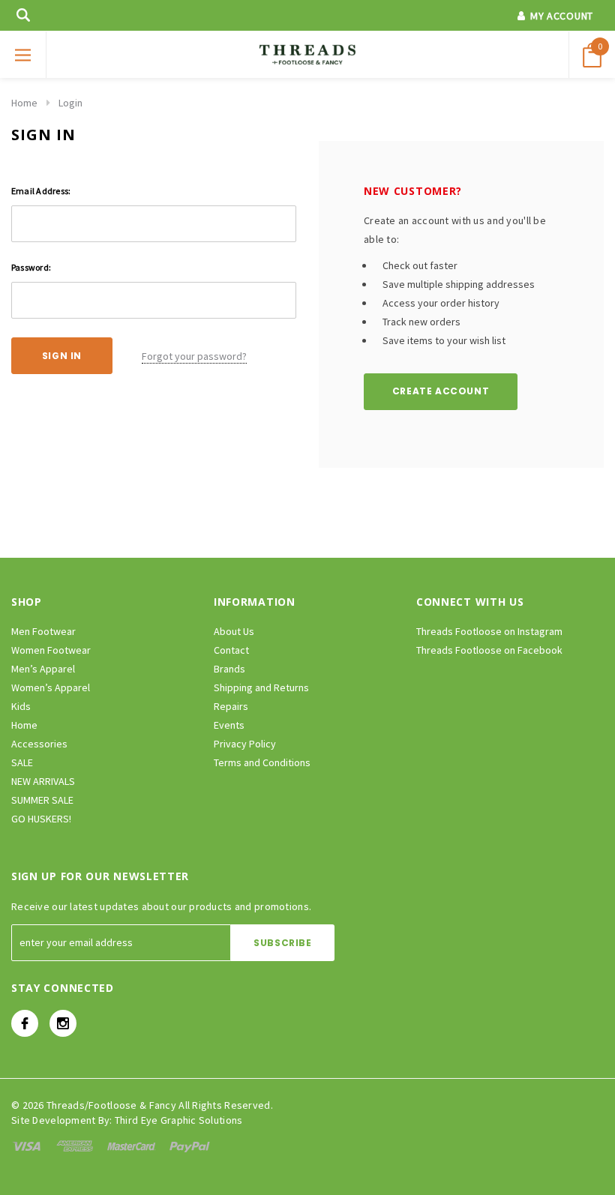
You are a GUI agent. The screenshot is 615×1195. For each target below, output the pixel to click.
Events (229, 725)
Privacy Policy (245, 743)
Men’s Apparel (43, 668)
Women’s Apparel (50, 687)
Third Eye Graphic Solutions (179, 1120)
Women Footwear (51, 650)
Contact (231, 650)
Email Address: (40, 190)
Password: (31, 267)
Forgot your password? (194, 356)
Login (70, 102)
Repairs (231, 706)
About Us (234, 631)
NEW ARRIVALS (43, 781)
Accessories (39, 743)
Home (24, 102)
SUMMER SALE (42, 800)
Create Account (440, 391)
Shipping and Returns (261, 687)
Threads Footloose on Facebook (489, 650)
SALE (22, 762)
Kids (21, 706)
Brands (229, 668)
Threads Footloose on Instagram (489, 631)
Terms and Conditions (262, 762)
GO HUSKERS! (41, 818)
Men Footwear (43, 631)
